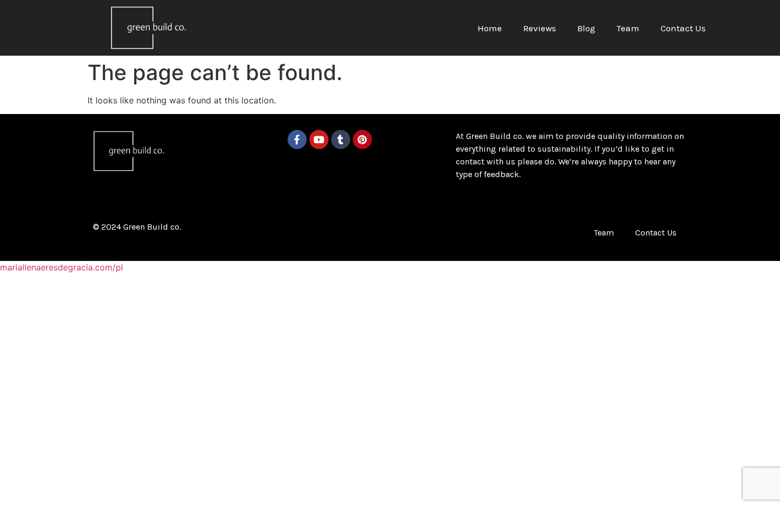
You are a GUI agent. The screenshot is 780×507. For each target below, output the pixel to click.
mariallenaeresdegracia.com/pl (61, 267)
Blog (586, 28)
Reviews (539, 28)
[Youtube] (318, 139)
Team (628, 28)
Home (490, 28)
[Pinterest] (362, 139)
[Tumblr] (340, 139)
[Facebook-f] (297, 139)
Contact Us (683, 28)
